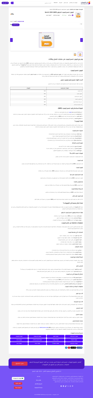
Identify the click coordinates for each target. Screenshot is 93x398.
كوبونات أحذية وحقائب (74, 336)
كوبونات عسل (19, 343)
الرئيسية (81, 9)
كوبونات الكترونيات (19, 336)
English (55, 2)
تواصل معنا (38, 380)
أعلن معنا (4, 3)
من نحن (38, 376)
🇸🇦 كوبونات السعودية (18, 378)
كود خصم (66, 2)
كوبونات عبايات (37, 343)
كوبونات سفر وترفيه (74, 343)
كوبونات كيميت (48, 15)
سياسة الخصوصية (38, 387)
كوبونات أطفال (55, 336)
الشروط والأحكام (38, 384)
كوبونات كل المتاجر (73, 2)
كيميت (70, 112)
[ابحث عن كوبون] (12, 3)
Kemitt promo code (44, 327)
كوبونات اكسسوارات (37, 336)
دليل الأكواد (70, 15)
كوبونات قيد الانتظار (74, 9)
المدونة (60, 2)
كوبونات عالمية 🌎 (55, 343)
